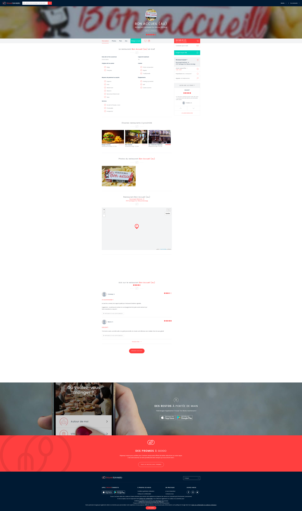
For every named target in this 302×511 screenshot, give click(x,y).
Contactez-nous (170, 493)
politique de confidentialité (146, 498)
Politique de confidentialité (144, 493)
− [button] (104, 212)
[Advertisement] (187, 141)
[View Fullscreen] (104, 215)
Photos (114, 41)
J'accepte (151, 507)
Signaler (183, 78)
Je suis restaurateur (170, 491)
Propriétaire (184, 73)
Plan (120, 41)
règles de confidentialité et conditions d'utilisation (203, 505)
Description (105, 41)
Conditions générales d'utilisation (146, 491)
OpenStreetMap (163, 249)
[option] (113, 138)
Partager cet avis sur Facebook (113, 313)
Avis (126, 41)
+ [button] (104, 210)
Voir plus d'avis (136, 341)
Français (187, 478)
